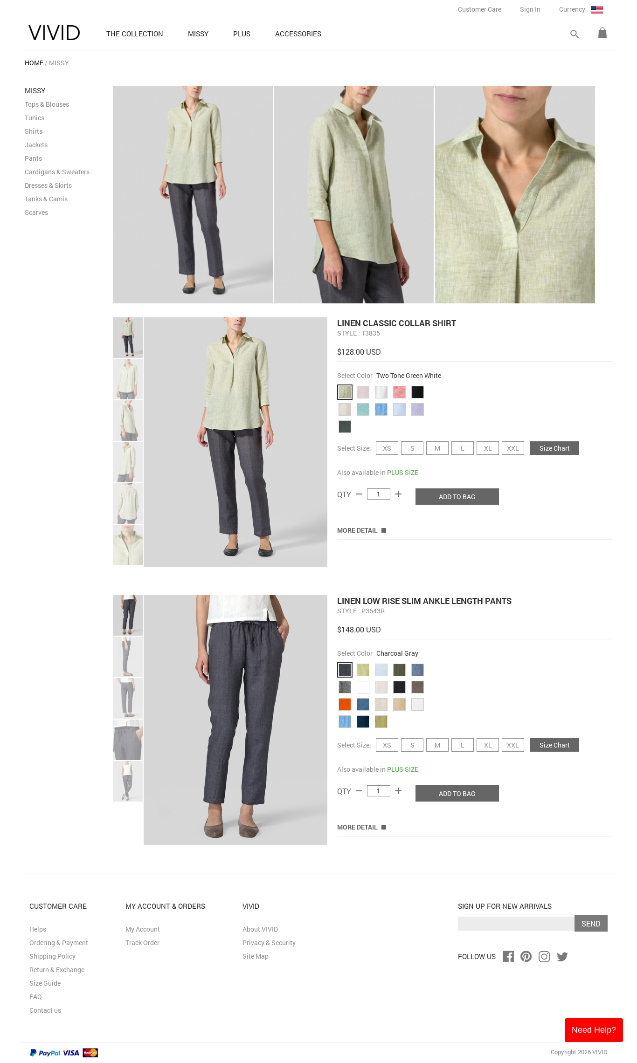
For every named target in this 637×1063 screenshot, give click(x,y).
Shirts (33, 131)
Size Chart (555, 448)
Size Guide (45, 983)
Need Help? (594, 1030)
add (398, 494)
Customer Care (479, 9)
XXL (513, 448)
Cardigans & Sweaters (57, 171)
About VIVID (260, 929)
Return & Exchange (56, 969)
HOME (34, 62)
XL (488, 448)
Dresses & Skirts (48, 185)
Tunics (34, 117)
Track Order (142, 942)
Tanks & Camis (46, 198)
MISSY (59, 62)
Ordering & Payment (58, 942)
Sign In (530, 9)
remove (359, 494)
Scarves (36, 212)
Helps (37, 929)
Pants (33, 158)
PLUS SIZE (402, 472)
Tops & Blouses (47, 104)
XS (387, 448)
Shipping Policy (52, 956)
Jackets (36, 144)
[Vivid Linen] (54, 32)
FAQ (35, 996)
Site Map (255, 956)
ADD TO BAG (457, 496)
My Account (142, 929)
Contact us (45, 1010)
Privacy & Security (269, 942)
